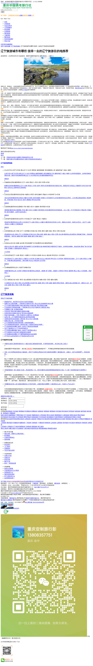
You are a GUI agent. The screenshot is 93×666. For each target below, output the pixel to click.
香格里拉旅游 (52, 428)
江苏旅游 (4, 426)
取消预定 (7, 435)
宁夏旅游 (41, 422)
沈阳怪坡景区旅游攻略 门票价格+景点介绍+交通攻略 (21, 319)
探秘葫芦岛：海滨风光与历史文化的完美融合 (18, 301)
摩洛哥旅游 (81, 415)
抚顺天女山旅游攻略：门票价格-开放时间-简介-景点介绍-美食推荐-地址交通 (28, 303)
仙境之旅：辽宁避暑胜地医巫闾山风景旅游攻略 (19, 317)
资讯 (5, 44)
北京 (32, 15)
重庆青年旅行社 (79, 88)
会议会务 (8, 25)
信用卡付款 (8, 455)
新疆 (29, 15)
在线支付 (7, 457)
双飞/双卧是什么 (9, 476)
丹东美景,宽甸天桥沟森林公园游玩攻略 (16, 311)
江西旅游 (10, 426)
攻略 (8, 44)
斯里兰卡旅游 (76, 417)
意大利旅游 (19, 417)
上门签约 (7, 446)
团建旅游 (25, 15)
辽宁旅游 (24, 90)
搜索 (2, 12)
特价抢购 (8, 39)
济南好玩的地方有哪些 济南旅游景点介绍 (20, 157)
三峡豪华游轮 (48, 389)
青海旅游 (47, 422)
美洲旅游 (28, 411)
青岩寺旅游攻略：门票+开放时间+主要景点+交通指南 (21, 315)
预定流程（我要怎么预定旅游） (14, 433)
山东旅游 (53, 422)
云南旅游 (27, 419)
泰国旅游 (53, 411)
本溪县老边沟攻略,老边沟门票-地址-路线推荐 (18, 313)
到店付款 (7, 459)
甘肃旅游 (34, 422)
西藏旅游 (87, 419)
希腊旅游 (12, 413)
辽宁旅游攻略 (15, 46)
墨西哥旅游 (20, 415)
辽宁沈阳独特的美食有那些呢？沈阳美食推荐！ (19, 322)
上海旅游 (4, 422)
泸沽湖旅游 (19, 428)
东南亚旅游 (35, 417)
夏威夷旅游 (12, 415)
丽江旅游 (75, 419)
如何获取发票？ (9, 478)
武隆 (21, 15)
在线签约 (7, 448)
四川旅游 (45, 419)
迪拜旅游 (83, 411)
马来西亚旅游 (67, 417)
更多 (2, 167)
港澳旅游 (34, 411)
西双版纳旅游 (43, 428)
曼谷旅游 (65, 411)
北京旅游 (62, 419)
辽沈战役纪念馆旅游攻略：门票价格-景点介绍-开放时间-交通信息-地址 (27, 307)
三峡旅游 (11, 15)
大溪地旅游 (65, 415)
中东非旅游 (42, 417)
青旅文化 (10, 481)
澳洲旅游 (22, 411)
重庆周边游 (35, 428)
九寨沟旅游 (27, 428)
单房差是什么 (8, 472)
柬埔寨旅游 (58, 415)
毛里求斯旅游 (58, 417)
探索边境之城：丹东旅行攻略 (13, 321)
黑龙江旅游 (4, 428)
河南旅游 (84, 422)
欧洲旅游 (9, 411)
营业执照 (22, 481)
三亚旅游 (33, 419)
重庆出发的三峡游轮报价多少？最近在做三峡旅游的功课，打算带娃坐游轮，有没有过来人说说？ (36, 343)
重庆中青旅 (76, 359)
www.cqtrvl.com (16, 493)
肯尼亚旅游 (4, 417)
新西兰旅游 (73, 415)
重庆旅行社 (13, 498)
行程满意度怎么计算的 (11, 470)
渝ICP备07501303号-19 (41, 487)
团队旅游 (57, 483)
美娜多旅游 (35, 415)
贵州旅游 (51, 419)
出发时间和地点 (9, 437)
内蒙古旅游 (12, 428)
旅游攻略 (7, 46)
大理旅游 (81, 419)
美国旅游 (6, 413)
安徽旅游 (16, 422)
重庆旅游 (10, 422)
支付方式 (34, 481)
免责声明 (28, 481)
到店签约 (7, 444)
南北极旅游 (50, 417)
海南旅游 (69, 419)
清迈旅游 (59, 411)
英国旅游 (46, 411)
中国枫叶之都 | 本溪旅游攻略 (13, 309)
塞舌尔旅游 (50, 415)
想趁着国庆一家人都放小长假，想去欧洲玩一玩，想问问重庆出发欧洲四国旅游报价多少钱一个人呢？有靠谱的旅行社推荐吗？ (46, 370)
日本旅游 (16, 411)
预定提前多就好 (9, 474)
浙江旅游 (41, 426)
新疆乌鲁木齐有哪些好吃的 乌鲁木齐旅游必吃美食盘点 (24, 159)
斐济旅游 (71, 411)
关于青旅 (4, 481)
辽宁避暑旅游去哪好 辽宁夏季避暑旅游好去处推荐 (20, 334)
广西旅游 (39, 419)
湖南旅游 (78, 422)
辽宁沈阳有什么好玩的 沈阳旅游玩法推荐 (17, 332)
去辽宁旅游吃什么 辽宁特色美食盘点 (16, 328)
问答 (2, 44)
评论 (2, 155)
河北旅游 (72, 422)
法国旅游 (40, 411)
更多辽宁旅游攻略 (6, 298)
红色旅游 (17, 15)
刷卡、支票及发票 (10, 463)
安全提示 (16, 508)
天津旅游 (28, 426)
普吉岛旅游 (12, 417)
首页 (5, 22)
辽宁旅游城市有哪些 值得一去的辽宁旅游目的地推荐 (21, 326)
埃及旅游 (77, 411)
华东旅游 (15, 419)
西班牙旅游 (27, 417)
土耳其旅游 (42, 415)
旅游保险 (7, 439)
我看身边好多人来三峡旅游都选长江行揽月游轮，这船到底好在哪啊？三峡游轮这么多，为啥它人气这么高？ (40, 384)
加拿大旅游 (4, 415)
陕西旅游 (22, 426)
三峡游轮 (29, 348)
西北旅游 (21, 419)
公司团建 (8, 27)
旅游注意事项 (8, 468)
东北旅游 (9, 419)
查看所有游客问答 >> (7, 396)
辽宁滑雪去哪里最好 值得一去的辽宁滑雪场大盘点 (20, 330)
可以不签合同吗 (9, 450)
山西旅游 (59, 422)
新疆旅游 (34, 426)
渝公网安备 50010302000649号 (34, 502)
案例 (10, 44)
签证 (7, 41)
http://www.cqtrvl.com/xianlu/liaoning (22, 148)
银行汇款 (7, 461)
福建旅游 (22, 422)
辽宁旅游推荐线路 (6, 163)
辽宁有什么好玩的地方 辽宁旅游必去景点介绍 (19, 336)
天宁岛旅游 (27, 415)
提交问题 (4, 409)
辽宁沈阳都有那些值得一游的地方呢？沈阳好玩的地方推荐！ (24, 324)
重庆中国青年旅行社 (32, 498)
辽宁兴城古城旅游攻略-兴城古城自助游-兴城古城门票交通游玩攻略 (25, 305)
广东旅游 (28, 422)
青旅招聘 (16, 481)
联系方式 (40, 481)
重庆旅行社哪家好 (6, 500)
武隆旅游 (57, 419)
